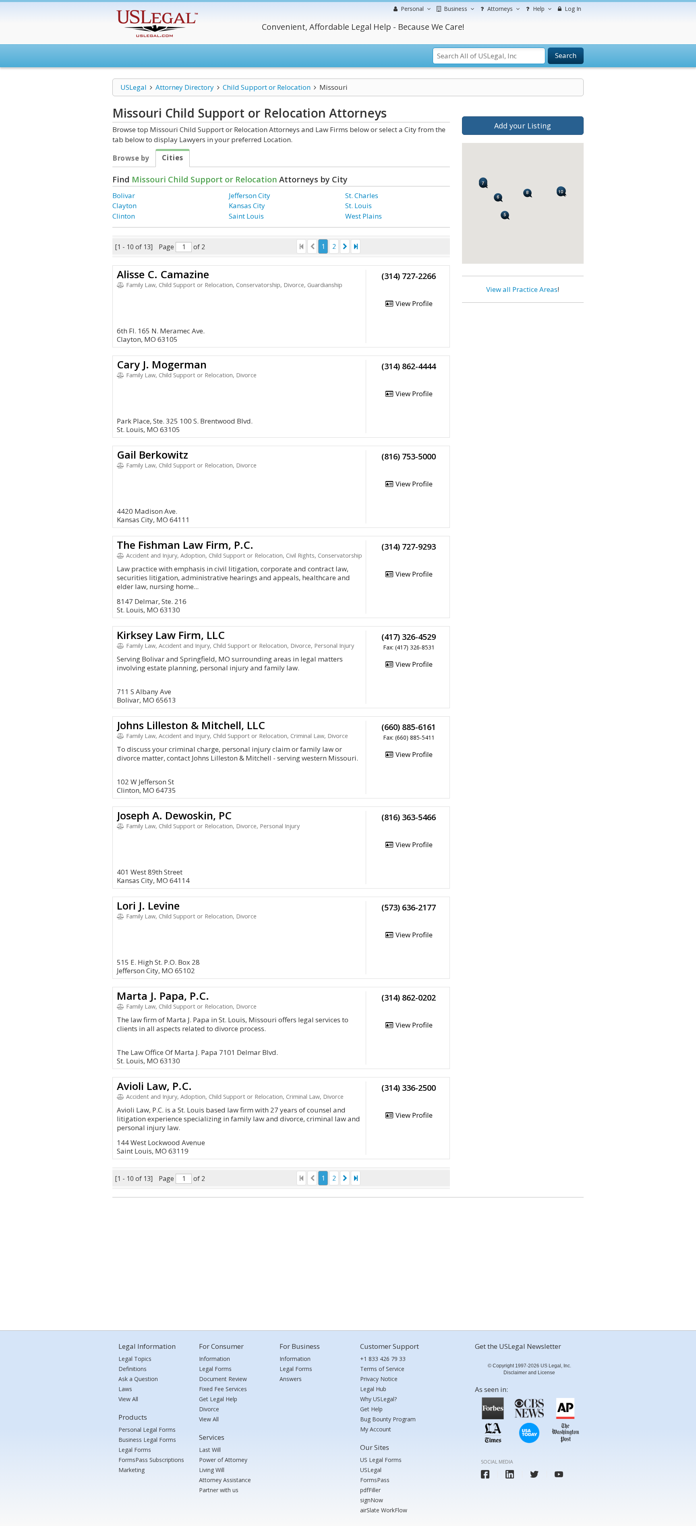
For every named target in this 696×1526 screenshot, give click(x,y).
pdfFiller (370, 1490)
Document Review (223, 1379)
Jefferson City (249, 195)
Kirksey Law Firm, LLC (171, 635)
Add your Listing (522, 125)
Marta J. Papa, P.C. (163, 995)
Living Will (211, 1470)
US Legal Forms (381, 1460)
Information (214, 1359)
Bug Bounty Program (388, 1419)
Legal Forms (134, 1450)
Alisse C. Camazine (163, 274)
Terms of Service (382, 1369)
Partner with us (218, 1490)
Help (538, 8)
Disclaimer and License (529, 1372)
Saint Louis (246, 216)
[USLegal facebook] (485, 1474)
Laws (125, 1389)
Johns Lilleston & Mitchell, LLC (191, 725)
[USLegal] (156, 11)
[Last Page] (355, 246)
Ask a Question (138, 1379)
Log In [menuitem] (572, 8)
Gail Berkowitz (152, 454)
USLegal (133, 87)
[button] (498, 197)
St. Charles (361, 195)
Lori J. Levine (148, 905)
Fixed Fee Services (223, 1389)
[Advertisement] (523, 361)
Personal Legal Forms (147, 1429)
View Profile (413, 303)
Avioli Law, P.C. (154, 1086)
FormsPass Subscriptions (151, 1460)
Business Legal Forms (147, 1439)
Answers (291, 1379)
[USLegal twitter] (534, 1474)
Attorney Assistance (225, 1480)
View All (128, 1399)
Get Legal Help (218, 1399)
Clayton (124, 205)
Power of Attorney (223, 1460)
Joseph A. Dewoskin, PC (174, 815)
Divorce (209, 1409)
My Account (375, 1429)
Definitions (132, 1369)
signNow (371, 1500)
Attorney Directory (184, 87)
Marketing (131, 1470)
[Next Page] (345, 246)
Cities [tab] (172, 157)
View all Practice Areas (521, 289)
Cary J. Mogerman (162, 364)
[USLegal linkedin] (509, 1474)
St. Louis (358, 205)
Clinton (123, 216)
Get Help (371, 1409)
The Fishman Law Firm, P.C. (185, 545)
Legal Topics (134, 1359)
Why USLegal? (378, 1399)
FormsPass (374, 1480)
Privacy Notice (379, 1379)
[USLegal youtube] (559, 1474)
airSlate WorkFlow (383, 1510)
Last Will (210, 1450)
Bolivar (123, 195)
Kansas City (247, 205)
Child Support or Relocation (267, 87)
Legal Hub (373, 1389)
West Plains (363, 216)
